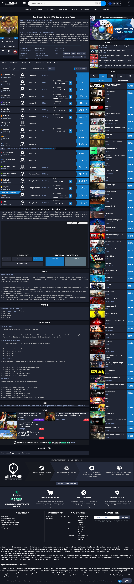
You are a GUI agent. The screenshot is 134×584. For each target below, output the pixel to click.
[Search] (103, 3)
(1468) (73, 443)
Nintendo (71, 535)
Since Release (6, 259)
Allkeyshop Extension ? (8, 528)
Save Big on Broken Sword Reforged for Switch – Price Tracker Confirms (28, 424)
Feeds (49, 63)
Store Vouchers (83, 516)
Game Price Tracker (82, 519)
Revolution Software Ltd (42, 55)
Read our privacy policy (110, 581)
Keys (51, 69)
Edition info (40, 63)
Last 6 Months (27, 259)
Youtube (63, 516)
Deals (41, 429)
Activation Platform (38, 69)
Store (5, 69)
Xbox (69, 523)
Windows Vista (11, 311)
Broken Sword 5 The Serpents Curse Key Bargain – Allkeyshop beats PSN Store (29, 434)
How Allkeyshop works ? (8, 518)
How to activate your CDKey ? (10, 524)
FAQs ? (3, 526)
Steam (40, 58)
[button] (129, 3)
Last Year (17, 259)
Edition (23, 69)
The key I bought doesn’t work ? (11, 522)
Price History (14, 63)
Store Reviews (82, 530)
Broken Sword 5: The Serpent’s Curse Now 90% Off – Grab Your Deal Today (71, 414)
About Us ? (4, 516)
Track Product (22, 264)
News (56, 63)
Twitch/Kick (49, 516)
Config (31, 63)
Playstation (72, 529)
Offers (4, 63)
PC (69, 516)
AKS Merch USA (83, 536)
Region (14, 69)
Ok (120, 581)
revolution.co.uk (39, 51)
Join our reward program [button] (67, 483)
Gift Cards (81, 526)
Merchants (49, 518)
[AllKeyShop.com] (9, 3)
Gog (36, 58)
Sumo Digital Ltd (40, 53)
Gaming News (39, 419)
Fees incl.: (79, 69)
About (23, 63)
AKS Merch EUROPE (81, 538)
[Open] (24, 3)
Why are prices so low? (8, 520)
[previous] (2, 38)
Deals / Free (82, 528)
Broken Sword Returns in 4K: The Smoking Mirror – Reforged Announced (29, 415)
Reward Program (81, 523)
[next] (16, 38)
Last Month (37, 259)
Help (127, 581)
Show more (115, 43)
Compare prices (49, 149)
